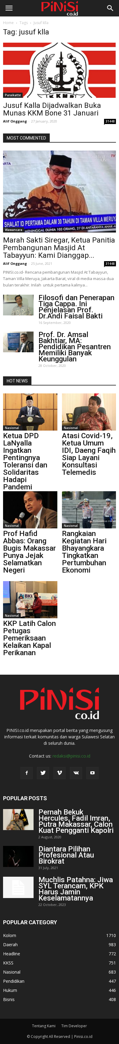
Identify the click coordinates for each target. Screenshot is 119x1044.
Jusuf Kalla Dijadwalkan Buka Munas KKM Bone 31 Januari (52, 109)
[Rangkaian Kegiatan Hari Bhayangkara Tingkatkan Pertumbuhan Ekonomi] (89, 509)
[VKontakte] (76, 773)
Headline (11, 954)
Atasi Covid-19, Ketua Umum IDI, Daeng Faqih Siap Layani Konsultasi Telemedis (89, 454)
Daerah (10, 944)
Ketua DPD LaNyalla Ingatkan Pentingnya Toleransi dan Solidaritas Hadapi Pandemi (25, 461)
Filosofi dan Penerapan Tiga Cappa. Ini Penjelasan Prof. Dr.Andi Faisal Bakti (76, 306)
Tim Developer (74, 1025)
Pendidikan (13, 981)
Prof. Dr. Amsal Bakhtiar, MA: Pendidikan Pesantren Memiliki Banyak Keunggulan (74, 346)
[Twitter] (43, 773)
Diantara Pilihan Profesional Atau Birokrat (66, 855)
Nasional (12, 428)
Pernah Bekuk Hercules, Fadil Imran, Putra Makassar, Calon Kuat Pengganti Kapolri (76, 821)
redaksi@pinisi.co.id (71, 756)
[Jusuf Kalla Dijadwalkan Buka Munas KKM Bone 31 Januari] (59, 70)
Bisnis (9, 999)
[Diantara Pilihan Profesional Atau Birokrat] (18, 856)
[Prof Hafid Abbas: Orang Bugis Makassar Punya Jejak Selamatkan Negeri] (30, 509)
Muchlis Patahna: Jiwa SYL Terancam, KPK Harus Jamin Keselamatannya (75, 888)
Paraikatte (13, 95)
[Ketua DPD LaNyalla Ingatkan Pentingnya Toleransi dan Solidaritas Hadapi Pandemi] (30, 412)
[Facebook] (26, 773)
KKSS (8, 963)
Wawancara (13, 230)
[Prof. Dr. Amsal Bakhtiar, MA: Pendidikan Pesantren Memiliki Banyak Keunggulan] (18, 342)
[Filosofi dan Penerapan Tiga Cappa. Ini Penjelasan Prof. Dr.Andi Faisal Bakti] (18, 305)
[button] (110, 8)
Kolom (9, 935)
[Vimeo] (59, 773)
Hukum (10, 990)
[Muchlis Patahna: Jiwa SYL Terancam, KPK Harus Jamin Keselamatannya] (18, 887)
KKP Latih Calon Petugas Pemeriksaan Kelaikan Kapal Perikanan (29, 638)
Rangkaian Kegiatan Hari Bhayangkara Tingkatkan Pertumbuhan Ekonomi (84, 551)
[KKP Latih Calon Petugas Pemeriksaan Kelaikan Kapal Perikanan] (30, 599)
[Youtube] (92, 773)
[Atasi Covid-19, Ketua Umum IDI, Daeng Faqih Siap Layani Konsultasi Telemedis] (89, 412)
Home (8, 22)
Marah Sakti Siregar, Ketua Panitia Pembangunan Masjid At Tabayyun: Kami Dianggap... (59, 248)
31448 (110, 121)
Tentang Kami (44, 1025)
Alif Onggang (15, 121)
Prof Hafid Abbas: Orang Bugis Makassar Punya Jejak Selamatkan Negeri (29, 551)
